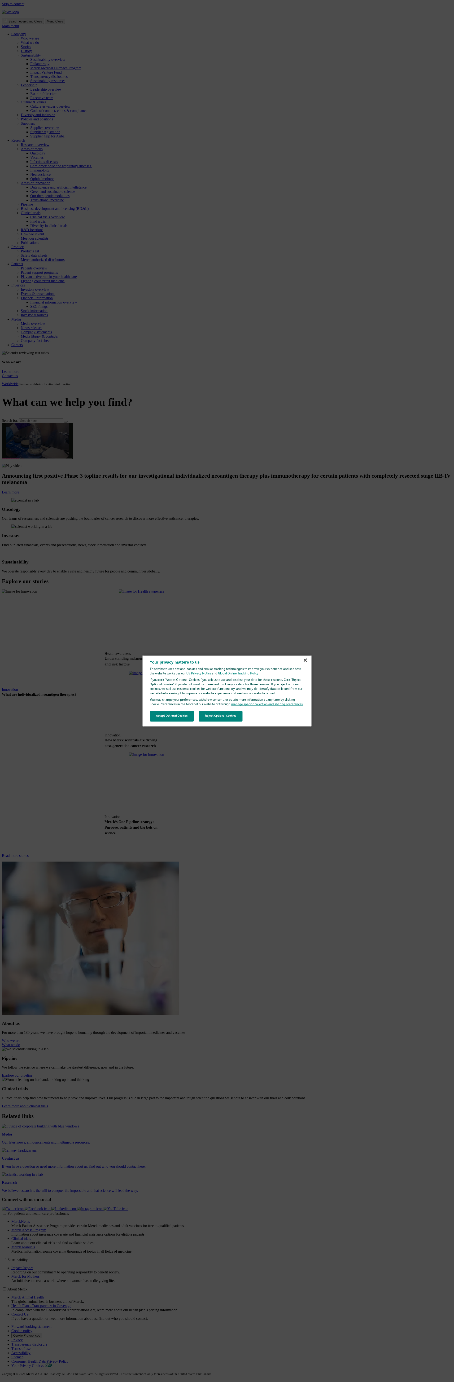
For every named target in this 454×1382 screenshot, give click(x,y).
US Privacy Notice (198, 673)
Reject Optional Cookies (220, 716)
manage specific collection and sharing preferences (267, 704)
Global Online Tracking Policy (238, 673)
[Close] (305, 660)
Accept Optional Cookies (172, 716)
